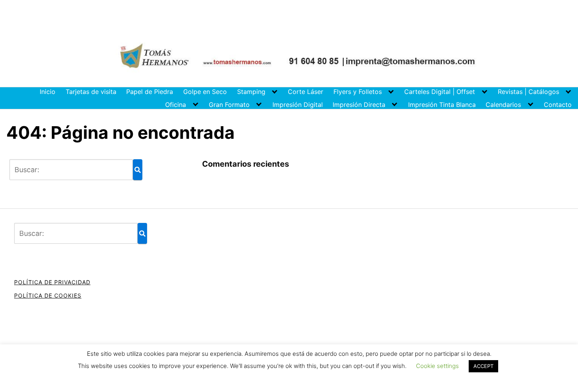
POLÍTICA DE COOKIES (47, 295)
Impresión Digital (297, 105)
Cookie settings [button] (437, 366)
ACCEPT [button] (483, 366)
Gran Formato (229, 105)
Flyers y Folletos (357, 92)
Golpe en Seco (205, 92)
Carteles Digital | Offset (439, 92)
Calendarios (503, 105)
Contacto (558, 105)
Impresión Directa (359, 105)
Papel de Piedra (149, 92)
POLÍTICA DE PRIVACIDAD (52, 282)
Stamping (251, 92)
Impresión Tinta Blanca (442, 105)
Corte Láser (305, 92)
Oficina (175, 105)
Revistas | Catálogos (528, 92)
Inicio (47, 92)
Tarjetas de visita (91, 92)
